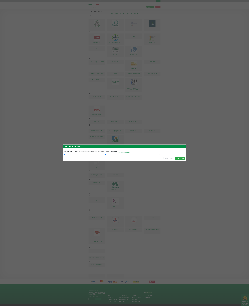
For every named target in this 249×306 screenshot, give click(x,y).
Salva (172, 158)
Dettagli (166, 158)
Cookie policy (121, 152)
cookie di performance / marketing (154, 154)
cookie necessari (69, 154)
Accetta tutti (180, 158)
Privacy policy (128, 152)
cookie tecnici (109, 154)
